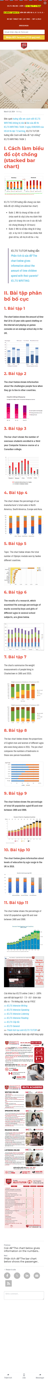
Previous (7, 1245)
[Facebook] (7, 1275)
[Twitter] (17, 1275)
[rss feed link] (8, 1283)
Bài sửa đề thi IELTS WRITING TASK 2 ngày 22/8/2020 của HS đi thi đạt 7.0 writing (24, 127)
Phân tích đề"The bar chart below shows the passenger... (21, 1260)
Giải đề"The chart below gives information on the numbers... (22, 1250)
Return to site (11, 1269)
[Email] (37, 1275)
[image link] (24, 45)
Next (5, 1255)
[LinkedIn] (27, 1275)
